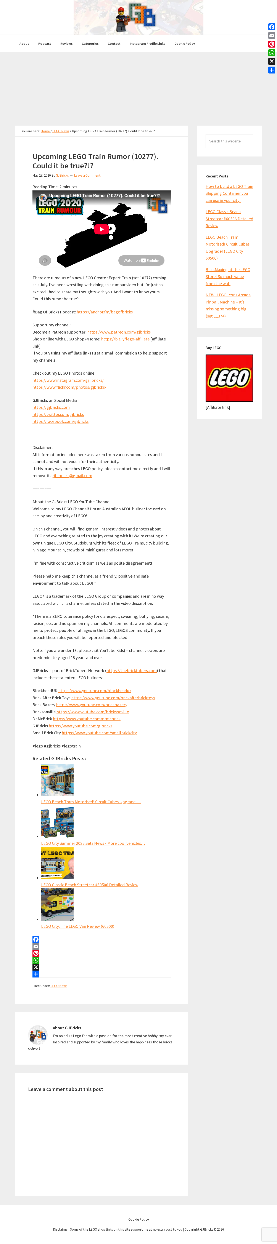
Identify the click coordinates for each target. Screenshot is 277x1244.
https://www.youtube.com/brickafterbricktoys (113, 697)
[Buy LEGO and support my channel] (229, 400)
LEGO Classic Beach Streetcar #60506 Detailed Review (229, 218)
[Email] (101, 946)
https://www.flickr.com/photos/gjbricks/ (69, 387)
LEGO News (58, 986)
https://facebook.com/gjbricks (60, 421)
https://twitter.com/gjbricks (58, 414)
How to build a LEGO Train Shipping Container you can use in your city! (229, 193)
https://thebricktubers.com (131, 670)
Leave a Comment (87, 175)
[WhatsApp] (101, 960)
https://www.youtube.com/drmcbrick (87, 718)
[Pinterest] (101, 953)
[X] (101, 967)
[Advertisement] (138, 84)
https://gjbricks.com (51, 407)
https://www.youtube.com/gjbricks (80, 725)
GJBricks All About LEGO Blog (138, 17)
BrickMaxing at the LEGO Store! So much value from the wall (228, 276)
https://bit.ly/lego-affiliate (125, 339)
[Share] (101, 974)
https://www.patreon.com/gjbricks (119, 332)
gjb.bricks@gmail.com (72, 475)
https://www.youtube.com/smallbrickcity (99, 732)
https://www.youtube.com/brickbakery (91, 704)
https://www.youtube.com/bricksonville (92, 711)
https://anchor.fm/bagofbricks (105, 312)
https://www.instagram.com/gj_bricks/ (68, 380)
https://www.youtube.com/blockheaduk (94, 690)
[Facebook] (101, 939)
